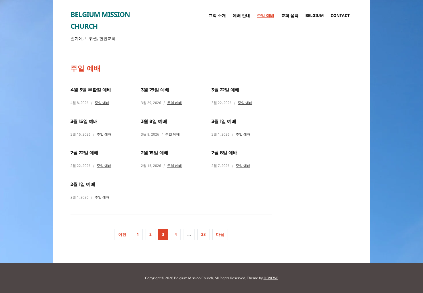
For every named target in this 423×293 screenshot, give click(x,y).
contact (340, 15)
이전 (122, 234)
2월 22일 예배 (84, 152)
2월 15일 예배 (154, 152)
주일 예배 (265, 15)
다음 (220, 234)
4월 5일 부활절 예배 (90, 89)
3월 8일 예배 (154, 121)
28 (203, 234)
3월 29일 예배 (155, 89)
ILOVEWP (271, 277)
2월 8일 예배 (224, 152)
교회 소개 (217, 15)
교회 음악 (289, 15)
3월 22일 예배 (225, 89)
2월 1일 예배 (82, 184)
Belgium (314, 15)
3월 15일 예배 (84, 121)
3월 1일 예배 (224, 121)
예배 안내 (241, 15)
